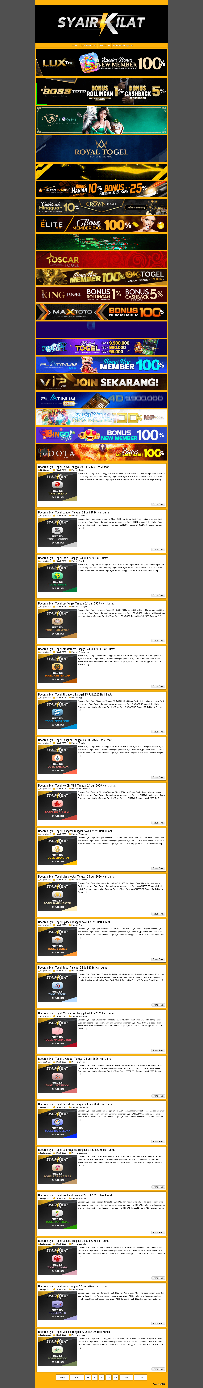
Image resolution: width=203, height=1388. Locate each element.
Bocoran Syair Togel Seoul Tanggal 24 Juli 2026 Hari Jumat (73, 967)
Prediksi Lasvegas (79, 606)
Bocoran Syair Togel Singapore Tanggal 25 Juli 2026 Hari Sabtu (75, 694)
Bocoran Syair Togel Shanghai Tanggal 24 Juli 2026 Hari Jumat (75, 831)
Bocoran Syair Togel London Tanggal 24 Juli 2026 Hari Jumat (74, 512)
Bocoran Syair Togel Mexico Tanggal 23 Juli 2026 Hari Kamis (74, 1332)
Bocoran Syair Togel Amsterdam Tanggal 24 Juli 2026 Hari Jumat (76, 649)
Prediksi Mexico (78, 1335)
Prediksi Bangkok (78, 743)
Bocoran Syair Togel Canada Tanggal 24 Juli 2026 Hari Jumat (74, 1240)
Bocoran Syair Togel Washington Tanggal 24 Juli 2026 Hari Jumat (76, 1013)
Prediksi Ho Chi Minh (80, 789)
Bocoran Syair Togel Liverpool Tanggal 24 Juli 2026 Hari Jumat (75, 1058)
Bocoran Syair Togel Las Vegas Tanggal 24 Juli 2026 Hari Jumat (76, 603)
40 (102, 1377)
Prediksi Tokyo (77, 470)
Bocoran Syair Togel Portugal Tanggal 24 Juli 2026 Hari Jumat (75, 1195)
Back (77, 1377)
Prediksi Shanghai (79, 834)
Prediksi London (78, 515)
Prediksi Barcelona (79, 1107)
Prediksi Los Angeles (80, 1153)
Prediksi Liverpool (79, 1062)
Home (74, 45)
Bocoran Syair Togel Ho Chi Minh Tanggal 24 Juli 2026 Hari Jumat (77, 785)
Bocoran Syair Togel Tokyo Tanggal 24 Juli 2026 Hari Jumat (73, 467)
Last (141, 1377)
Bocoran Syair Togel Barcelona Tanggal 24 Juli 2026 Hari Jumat (75, 1104)
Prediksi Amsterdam (80, 652)
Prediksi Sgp (76, 697)
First (62, 1377)
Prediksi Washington (80, 1016)
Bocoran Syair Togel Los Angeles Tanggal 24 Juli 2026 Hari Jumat (77, 1149)
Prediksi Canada (78, 1244)
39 (95, 1377)
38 (88, 1377)
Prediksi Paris (77, 1289)
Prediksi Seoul (77, 971)
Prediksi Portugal (78, 1198)
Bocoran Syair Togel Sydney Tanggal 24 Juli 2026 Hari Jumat (74, 922)
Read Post (158, 504)
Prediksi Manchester (80, 880)
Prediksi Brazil (77, 561)
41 (108, 1377)
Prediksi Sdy (76, 925)
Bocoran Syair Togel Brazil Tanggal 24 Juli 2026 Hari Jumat (73, 558)
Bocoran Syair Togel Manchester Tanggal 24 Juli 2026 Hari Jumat (76, 876)
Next (126, 1377)
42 (115, 1377)
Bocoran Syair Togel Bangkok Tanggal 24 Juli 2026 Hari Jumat (75, 740)
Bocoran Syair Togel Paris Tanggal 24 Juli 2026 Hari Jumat (73, 1286)
